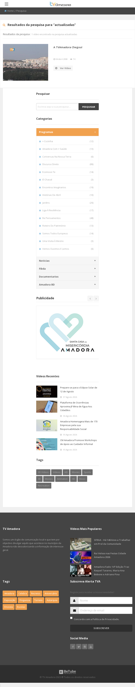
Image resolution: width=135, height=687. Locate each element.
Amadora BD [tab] (47, 284)
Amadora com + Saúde (68, 148)
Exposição (9, 600)
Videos (56, 472)
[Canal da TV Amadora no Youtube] (90, 646)
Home (10, 10)
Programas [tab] (46, 132)
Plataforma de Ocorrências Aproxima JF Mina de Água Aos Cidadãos (76, 406)
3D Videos (43, 472)
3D (39, 478)
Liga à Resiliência (68, 210)
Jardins (68, 202)
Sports (87, 472)
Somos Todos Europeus (68, 233)
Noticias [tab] (44, 260)
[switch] (71, 618)
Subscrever (101, 628)
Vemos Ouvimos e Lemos (68, 248)
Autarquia (52, 600)
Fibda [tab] (42, 268)
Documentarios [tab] (49, 276)
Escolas (21, 606)
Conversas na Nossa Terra (68, 156)
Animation (62, 478)
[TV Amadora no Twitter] (78, 646)
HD (66, 472)
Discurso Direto (68, 164)
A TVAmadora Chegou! (67, 47)
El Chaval (68, 179)
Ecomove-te (68, 172)
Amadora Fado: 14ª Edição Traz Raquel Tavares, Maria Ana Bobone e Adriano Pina (111, 570)
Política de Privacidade (105, 619)
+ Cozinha (68, 141)
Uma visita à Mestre (68, 241)
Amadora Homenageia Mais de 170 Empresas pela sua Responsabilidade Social (78, 425)
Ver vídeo (65, 68)
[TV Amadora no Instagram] (84, 646)
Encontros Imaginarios (68, 187)
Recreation (44, 485)
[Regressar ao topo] (123, 665)
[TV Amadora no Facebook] (72, 646)
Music (82, 478)
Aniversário (51, 593)
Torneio (38, 600)
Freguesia (25, 600)
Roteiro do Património (68, 225)
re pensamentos (68, 218)
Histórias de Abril (68, 195)
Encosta (8, 606)
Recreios (35, 593)
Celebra (22, 593)
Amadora (9, 593)
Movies (76, 472)
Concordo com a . (96, 619)
